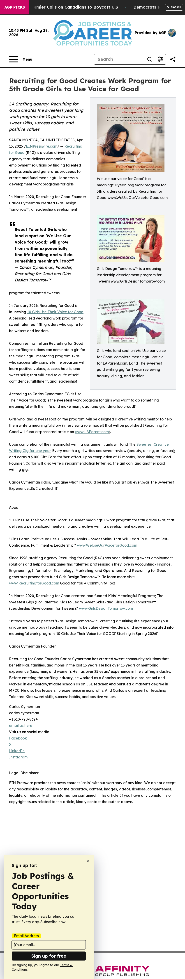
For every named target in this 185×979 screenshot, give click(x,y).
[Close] (88, 861)
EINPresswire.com (41, 146)
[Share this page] (173, 59)
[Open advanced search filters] (160, 59)
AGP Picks (15, 7)
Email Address (26, 935)
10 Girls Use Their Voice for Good (55, 312)
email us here (20, 725)
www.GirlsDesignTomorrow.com (106, 608)
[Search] (149, 59)
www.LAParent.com (92, 431)
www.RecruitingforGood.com (34, 583)
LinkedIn (17, 751)
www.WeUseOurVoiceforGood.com (107, 545)
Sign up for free (48, 956)
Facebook (18, 738)
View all (174, 7)
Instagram (18, 757)
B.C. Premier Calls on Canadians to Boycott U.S (69, 7)
